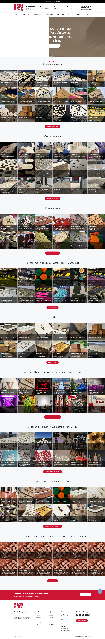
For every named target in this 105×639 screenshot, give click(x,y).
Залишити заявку (82, 620)
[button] (51, 55)
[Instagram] (86, 7)
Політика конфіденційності (79, 636)
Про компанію (52, 615)
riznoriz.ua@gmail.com (44, 8)
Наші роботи (40, 4)
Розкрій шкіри (38, 617)
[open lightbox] (9, 78)
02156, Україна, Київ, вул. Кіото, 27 (58, 9)
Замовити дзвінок (31, 6)
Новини (58, 4)
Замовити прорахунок (86, 9)
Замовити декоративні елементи (52, 471)
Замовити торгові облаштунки (52, 416)
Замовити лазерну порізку (52, 126)
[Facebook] (82, 7)
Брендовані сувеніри (40, 622)
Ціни (33, 4)
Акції (50, 622)
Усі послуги (87, 14)
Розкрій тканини (39, 615)
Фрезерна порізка (39, 619)
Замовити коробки (52, 362)
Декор (37, 624)
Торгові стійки (39, 626)
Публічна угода (88, 636)
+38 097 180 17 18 (29, 8)
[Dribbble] (88, 7)
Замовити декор (52, 580)
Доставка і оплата (52, 624)
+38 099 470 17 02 (30, 9)
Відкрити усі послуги (52, 45)
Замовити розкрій (52, 307)
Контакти (70, 4)
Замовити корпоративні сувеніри (52, 526)
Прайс (50, 619)
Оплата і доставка (50, 4)
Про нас (27, 4)
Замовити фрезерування (52, 198)
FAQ (64, 4)
